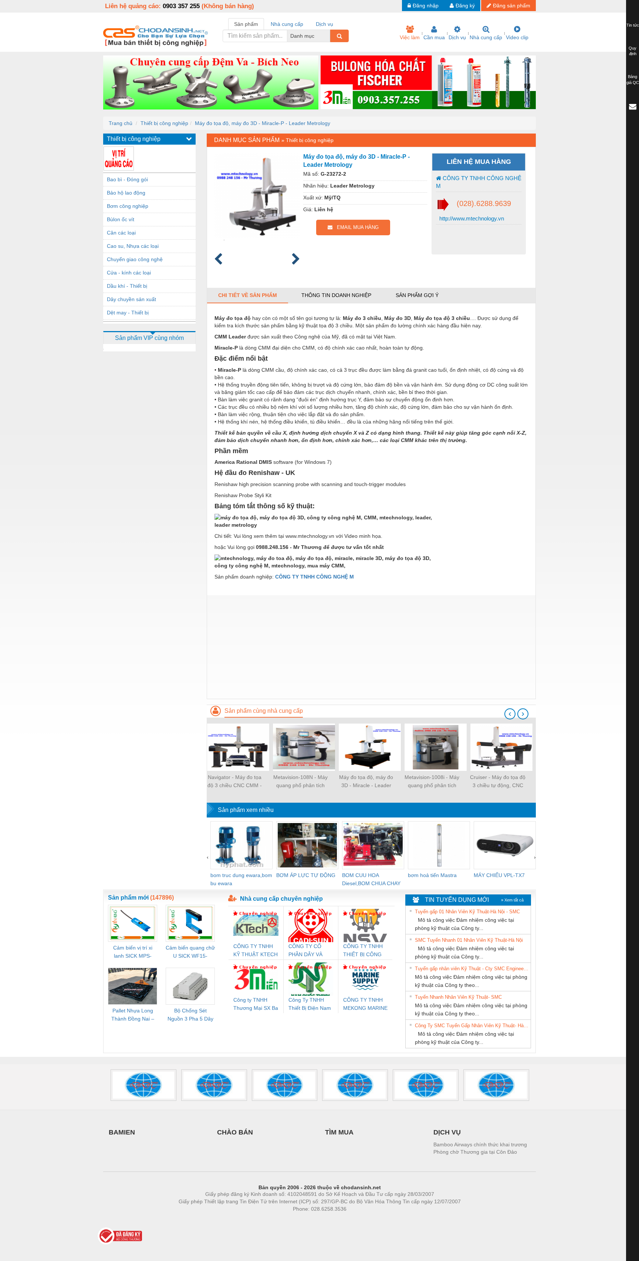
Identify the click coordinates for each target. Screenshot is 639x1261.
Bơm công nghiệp (127, 206)
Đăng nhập (426, 6)
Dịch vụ (457, 37)
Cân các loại (121, 233)
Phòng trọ (271, 1220)
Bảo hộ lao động (126, 193)
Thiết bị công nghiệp (164, 123)
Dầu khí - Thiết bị (127, 286)
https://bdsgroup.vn (309, 1220)
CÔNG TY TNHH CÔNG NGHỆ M (478, 182)
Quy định (632, 51)
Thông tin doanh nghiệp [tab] (336, 295)
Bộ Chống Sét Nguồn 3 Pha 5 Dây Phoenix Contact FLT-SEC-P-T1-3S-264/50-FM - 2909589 (190, 1015)
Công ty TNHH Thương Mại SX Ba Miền (255, 1004)
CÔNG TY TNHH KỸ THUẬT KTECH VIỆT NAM (255, 950)
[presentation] (509, 713)
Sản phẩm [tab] (246, 24)
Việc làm (410, 37)
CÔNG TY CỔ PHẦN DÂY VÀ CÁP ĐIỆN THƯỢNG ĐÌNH (307, 950)
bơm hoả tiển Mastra (432, 875)
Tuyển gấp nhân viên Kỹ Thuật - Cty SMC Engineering (472, 968)
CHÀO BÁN (235, 1132)
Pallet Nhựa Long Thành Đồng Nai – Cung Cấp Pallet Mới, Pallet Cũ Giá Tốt (132, 1015)
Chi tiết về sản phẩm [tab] (247, 295)
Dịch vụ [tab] (324, 24)
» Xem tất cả (512, 900)
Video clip (517, 37)
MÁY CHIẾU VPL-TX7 (499, 875)
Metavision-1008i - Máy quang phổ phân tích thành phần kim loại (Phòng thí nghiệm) (432, 781)
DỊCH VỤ (447, 1132)
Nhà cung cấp (486, 37)
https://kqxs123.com (355, 1220)
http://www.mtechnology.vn (471, 218)
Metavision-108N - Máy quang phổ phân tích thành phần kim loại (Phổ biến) (300, 781)
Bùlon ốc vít (120, 219)
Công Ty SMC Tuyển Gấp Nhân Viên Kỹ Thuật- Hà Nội (472, 1025)
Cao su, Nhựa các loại (133, 246)
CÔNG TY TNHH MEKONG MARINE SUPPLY (365, 1004)
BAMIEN (122, 1132)
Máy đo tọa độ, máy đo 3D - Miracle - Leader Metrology (366, 781)
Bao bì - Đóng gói (127, 179)
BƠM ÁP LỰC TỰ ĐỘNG (305, 875)
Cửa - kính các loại (129, 273)
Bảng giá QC (632, 79)
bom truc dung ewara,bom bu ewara (241, 879)
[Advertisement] (371, 647)
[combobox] (328, 36)
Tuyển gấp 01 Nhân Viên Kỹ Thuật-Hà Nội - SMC (467, 911)
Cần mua (434, 37)
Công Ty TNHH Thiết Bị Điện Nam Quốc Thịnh (309, 1004)
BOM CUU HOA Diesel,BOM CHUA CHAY (371, 879)
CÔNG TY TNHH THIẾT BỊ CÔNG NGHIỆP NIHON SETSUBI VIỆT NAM (363, 950)
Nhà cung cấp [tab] (287, 24)
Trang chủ (120, 123)
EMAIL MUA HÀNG (355, 227)
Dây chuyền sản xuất (131, 299)
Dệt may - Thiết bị (128, 313)
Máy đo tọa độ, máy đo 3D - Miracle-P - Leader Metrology (262, 123)
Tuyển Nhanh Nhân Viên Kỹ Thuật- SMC (458, 997)
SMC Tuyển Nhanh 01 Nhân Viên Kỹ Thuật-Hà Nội (469, 940)
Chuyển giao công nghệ (135, 259)
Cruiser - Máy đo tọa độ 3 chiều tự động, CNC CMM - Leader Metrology (497, 781)
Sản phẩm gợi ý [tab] (417, 295)
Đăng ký (465, 6)
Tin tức (632, 25)
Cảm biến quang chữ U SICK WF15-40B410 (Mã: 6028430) (190, 952)
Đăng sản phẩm (511, 6)
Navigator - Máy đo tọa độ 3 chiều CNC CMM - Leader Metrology (234, 781)
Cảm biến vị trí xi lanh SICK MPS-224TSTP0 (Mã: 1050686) (132, 952)
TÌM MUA (339, 1132)
